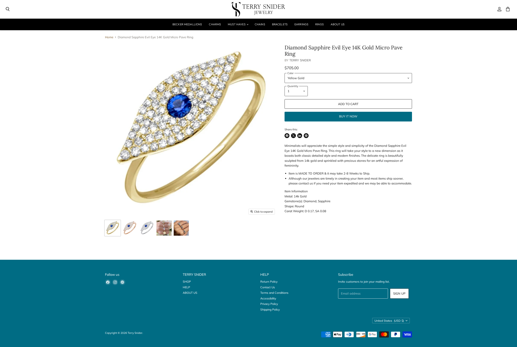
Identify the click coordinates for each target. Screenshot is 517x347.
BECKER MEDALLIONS (187, 24)
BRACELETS (280, 24)
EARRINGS (301, 24)
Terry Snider (300, 60)
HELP (186, 287)
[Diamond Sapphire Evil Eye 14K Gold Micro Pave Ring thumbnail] (113, 228)
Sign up (399, 293)
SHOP (187, 281)
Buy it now (348, 116)
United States (389, 321)
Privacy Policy (269, 304)
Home (109, 37)
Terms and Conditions (274, 293)
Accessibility (268, 298)
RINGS (319, 24)
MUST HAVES (237, 24)
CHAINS (260, 24)
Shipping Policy (270, 309)
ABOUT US (338, 24)
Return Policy (268, 281)
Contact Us (267, 287)
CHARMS (215, 24)
